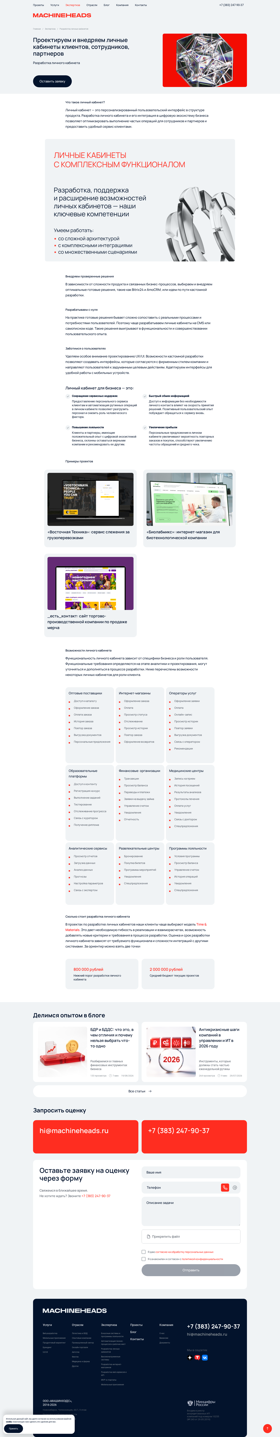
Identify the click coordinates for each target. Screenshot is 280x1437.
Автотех (75, 1352)
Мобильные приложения (54, 1338)
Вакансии (163, 1338)
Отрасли (77, 1325)
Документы (164, 1343)
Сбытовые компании (81, 1338)
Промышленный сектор (83, 1343)
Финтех (75, 1357)
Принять (13, 1428)
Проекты (136, 1325)
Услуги (47, 1325)
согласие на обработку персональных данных (185, 1252)
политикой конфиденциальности (202, 1259)
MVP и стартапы (108, 1380)
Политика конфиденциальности (60, 1414)
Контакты (137, 1339)
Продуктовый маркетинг (54, 1343)
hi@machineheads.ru (74, 1130)
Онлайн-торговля (80, 1347)
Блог (133, 1332)
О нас (161, 1333)
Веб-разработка (50, 1333)
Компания (166, 1325)
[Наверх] (267, 1428)
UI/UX (45, 1352)
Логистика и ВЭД (80, 1333)
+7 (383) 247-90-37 (231, 5)
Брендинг (47, 1347)
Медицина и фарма (81, 1361)
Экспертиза (109, 1325)
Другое (75, 1366)
